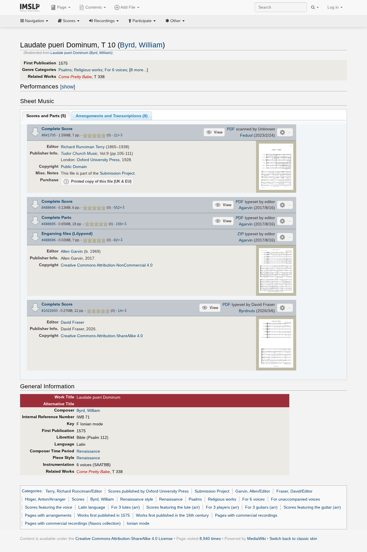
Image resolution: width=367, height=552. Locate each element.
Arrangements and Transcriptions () (112, 115)
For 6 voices (116, 69)
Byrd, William (141, 45)
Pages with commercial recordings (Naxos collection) (73, 523)
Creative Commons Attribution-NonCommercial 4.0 (107, 265)
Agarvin (246, 207)
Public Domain (74, 166)
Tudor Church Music (79, 153)
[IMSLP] (31, 7)
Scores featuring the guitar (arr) (312, 507)
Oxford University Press (98, 159)
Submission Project (117, 173)
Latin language (91, 507)
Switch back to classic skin (293, 538)
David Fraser (72, 322)
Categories (32, 491)
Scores (78, 499)
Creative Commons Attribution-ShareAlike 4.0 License (124, 538)
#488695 (49, 224)
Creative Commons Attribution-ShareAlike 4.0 (102, 335)
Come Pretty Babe (75, 76)
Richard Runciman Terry (83, 146)
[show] (67, 87)
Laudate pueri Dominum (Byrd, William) (81, 53)
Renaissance (88, 451)
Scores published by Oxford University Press (148, 491)
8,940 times (210, 538)
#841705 (49, 135)
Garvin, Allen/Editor (252, 491)
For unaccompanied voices (295, 499)
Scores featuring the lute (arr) (173, 507)
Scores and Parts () (46, 115)
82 (116, 240)
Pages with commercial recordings (246, 515)
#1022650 (50, 311)
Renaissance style (136, 499)
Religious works (88, 69)
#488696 (49, 240)
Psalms (65, 69)
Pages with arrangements (48, 515)
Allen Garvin (72, 251)
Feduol (246, 135)
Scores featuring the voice (48, 507)
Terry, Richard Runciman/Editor (74, 491)
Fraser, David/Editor (294, 491)
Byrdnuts (247, 310)
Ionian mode (138, 523)
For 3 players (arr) (222, 507)
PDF (231, 129)
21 (116, 135)
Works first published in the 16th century (172, 515)
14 (120, 311)
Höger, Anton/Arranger (45, 499)
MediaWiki (256, 538)
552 (117, 208)
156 (119, 224)
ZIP (240, 233)
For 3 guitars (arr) (261, 507)
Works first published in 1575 (103, 515)
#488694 (49, 208)
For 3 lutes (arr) (125, 507)
